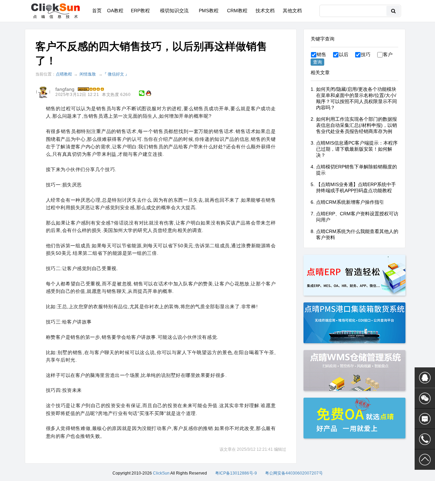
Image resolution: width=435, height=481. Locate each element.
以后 (343, 54)
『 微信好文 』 (116, 74)
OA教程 (115, 10)
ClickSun (161, 473)
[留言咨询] (425, 419)
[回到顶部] (425, 459)
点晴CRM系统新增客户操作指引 (350, 202)
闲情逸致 (88, 74)
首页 (97, 10)
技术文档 (265, 10)
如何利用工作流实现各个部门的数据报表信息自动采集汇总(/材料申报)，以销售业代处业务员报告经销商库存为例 (356, 125)
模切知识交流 (174, 10)
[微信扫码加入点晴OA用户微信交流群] (425, 398)
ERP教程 (140, 10)
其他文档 (292, 10)
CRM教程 (237, 10)
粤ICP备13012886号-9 (236, 473)
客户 (388, 54)
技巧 (365, 54)
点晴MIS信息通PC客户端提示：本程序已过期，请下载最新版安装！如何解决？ (357, 149)
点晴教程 (64, 74)
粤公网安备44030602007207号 (294, 473)
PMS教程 (209, 10)
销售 (321, 54)
